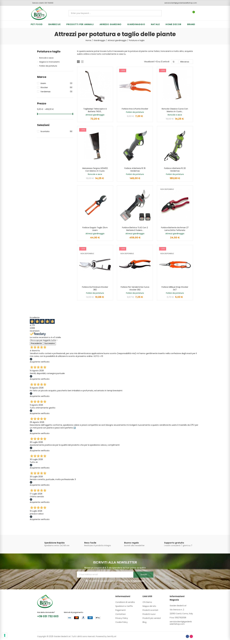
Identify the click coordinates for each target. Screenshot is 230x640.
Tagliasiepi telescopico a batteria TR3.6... (95, 110)
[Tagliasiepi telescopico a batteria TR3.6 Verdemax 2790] (95, 86)
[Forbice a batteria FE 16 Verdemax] (135, 145)
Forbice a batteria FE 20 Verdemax (175, 169)
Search (157, 13)
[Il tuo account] (198, 13)
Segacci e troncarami (49, 62)
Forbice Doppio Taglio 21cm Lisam (95, 229)
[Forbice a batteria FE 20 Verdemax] (175, 145)
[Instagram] (191, 636)
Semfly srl (111, 636)
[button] (41, 3)
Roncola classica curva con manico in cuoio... (175, 110)
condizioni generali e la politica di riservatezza (122, 580)
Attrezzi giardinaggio (95, 114)
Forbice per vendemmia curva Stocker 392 (135, 288)
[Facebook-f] (187, 636)
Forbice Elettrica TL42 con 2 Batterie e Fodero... (135, 229)
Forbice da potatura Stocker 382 (95, 288)
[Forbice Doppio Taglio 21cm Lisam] (95, 205)
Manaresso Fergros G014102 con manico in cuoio (95, 169)
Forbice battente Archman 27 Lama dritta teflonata (175, 229)
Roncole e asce (175, 114)
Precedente (36, 343)
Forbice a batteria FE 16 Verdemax (134, 169)
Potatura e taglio (48, 51)
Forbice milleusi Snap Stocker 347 (175, 288)
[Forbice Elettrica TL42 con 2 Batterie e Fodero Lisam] (135, 205)
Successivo (49, 343)
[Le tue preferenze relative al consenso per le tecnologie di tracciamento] (4, 635)
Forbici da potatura (135, 112)
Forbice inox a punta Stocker (135, 108)
